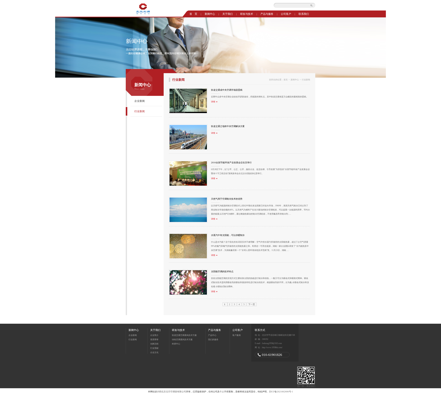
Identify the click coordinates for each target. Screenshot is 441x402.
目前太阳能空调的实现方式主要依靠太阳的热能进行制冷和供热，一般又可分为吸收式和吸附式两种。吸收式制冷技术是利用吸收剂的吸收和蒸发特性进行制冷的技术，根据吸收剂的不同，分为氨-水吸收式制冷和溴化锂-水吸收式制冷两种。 (260, 281)
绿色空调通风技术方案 (182, 339)
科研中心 (176, 344)
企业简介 (154, 335)
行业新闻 (139, 111)
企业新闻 (139, 101)
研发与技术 (246, 14)
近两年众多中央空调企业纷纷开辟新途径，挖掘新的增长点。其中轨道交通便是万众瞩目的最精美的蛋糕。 (259, 96)
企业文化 (154, 352)
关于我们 (227, 14)
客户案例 (236, 335)
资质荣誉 (154, 339)
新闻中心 (210, 14)
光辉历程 (154, 344)
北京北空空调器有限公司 (173, 391)
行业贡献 (154, 348)
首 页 (193, 14)
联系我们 (304, 14)
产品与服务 (266, 14)
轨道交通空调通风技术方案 (184, 335)
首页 (286, 79)
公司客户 (286, 14)
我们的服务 (213, 339)
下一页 (251, 304)
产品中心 (212, 335)
